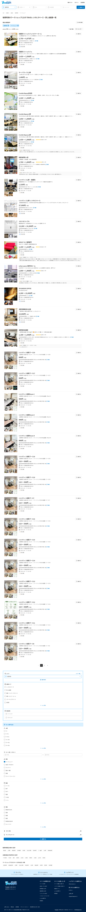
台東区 (12, 12)
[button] (42, 687)
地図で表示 (44, 679)
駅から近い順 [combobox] (78, 29)
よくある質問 (42, 898)
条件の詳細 (80, 22)
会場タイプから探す (43, 886)
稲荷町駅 (16, 12)
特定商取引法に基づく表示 (35, 906)
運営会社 (12, 906)
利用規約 (41, 900)
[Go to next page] (47, 665)
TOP (3, 12)
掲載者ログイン (57, 888)
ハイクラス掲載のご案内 (58, 886)
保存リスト (70, 2)
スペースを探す (42, 883)
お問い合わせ (6, 906)
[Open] (15, 7)
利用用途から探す (43, 888)
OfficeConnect (71, 884)
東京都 (7, 12)
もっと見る (44, 705)
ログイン (77, 2)
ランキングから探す (43, 893)
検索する (82, 7)
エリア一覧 (78, 673)
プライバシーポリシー (24, 906)
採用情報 (17, 906)
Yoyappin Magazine (72, 896)
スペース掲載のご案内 (58, 883)
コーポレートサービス (44, 895)
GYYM (70, 890)
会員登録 (83, 2)
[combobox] (8, 7)
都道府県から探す (43, 891)
